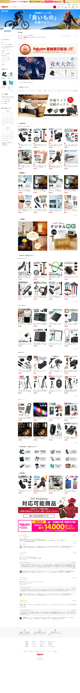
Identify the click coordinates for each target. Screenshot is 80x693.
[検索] (54, 7)
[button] (75, 4)
